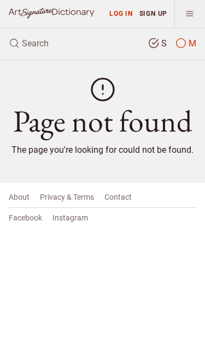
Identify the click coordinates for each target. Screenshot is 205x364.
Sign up (153, 13)
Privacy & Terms (67, 197)
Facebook (25, 217)
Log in (121, 13)
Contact (118, 197)
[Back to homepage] (51, 13)
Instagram (70, 217)
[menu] (189, 14)
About (19, 197)
